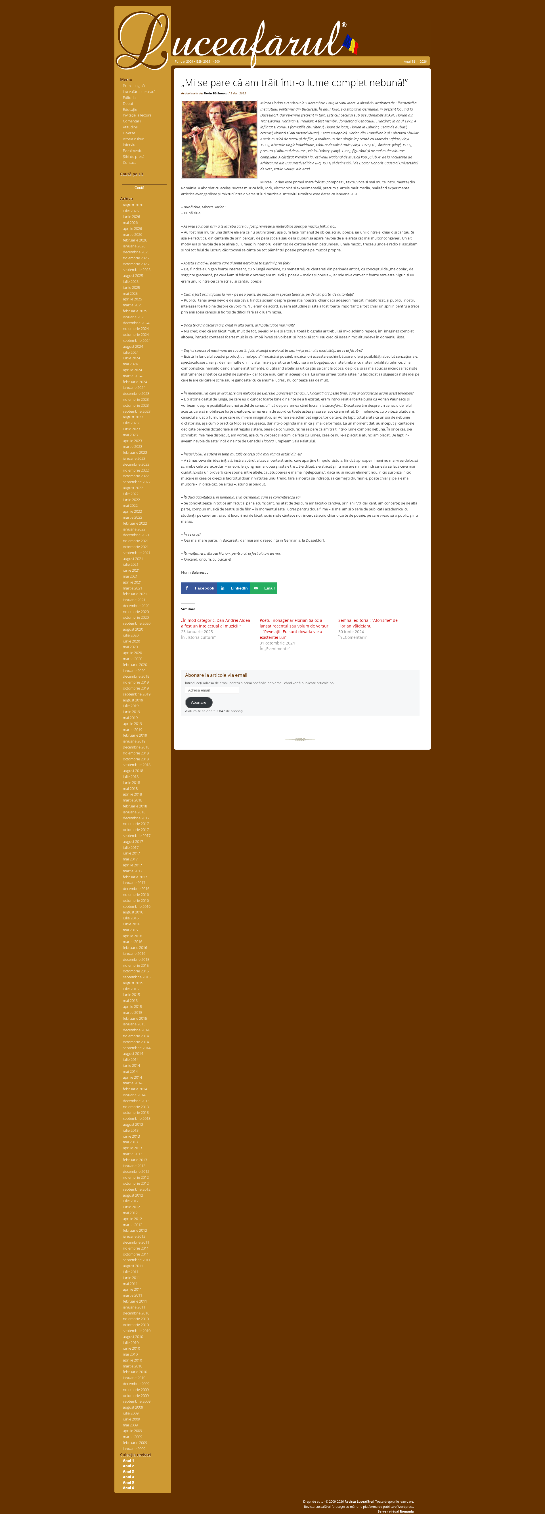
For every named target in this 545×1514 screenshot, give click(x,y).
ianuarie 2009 (134, 1448)
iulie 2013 (131, 1130)
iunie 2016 (131, 923)
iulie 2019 (131, 705)
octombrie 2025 (136, 263)
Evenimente (132, 150)
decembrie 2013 (136, 1100)
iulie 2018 (131, 776)
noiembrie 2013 (136, 1106)
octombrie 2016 (136, 900)
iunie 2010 (131, 1348)
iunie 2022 (131, 499)
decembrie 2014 (136, 1029)
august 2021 (133, 558)
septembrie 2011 (136, 1259)
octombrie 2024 (136, 334)
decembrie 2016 (136, 888)
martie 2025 (132, 305)
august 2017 (133, 841)
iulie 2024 (131, 352)
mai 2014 (130, 1071)
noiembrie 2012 (136, 1177)
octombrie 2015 (136, 971)
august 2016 (133, 912)
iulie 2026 (131, 210)
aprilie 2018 (132, 794)
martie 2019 (132, 729)
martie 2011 (132, 1295)
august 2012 (133, 1195)
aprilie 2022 (132, 511)
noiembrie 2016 (136, 894)
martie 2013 (132, 1153)
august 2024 (133, 346)
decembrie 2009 (136, 1383)
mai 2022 (130, 505)
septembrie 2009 (136, 1401)
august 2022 (133, 487)
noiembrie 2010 (136, 1318)
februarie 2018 (135, 806)
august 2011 (133, 1265)
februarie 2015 (135, 1018)
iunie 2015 (131, 994)
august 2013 (133, 1124)
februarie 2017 (135, 876)
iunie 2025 (131, 287)
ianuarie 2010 (134, 1377)
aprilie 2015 (132, 1006)
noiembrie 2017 (136, 823)
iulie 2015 (131, 988)
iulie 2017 (131, 847)
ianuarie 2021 (134, 599)
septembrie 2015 (136, 976)
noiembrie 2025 (136, 257)
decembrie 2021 (136, 534)
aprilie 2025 (132, 299)
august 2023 (133, 416)
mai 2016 (130, 929)
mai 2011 (130, 1283)
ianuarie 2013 (134, 1165)
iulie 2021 (131, 564)
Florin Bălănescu (216, 93)
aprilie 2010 (132, 1360)
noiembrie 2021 (136, 540)
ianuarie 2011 (134, 1307)
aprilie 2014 (132, 1077)
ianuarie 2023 (134, 458)
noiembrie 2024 (136, 328)
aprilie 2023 (132, 440)
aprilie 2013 (132, 1147)
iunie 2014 (131, 1065)
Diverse (129, 132)
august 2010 (133, 1336)
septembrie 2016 (136, 906)
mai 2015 (130, 1000)
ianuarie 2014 (134, 1094)
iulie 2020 (131, 635)
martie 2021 (132, 588)
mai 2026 (130, 222)
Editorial (130, 97)
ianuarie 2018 (134, 812)
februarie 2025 (135, 310)
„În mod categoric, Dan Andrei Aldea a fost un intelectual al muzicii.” (215, 623)
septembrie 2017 (136, 835)
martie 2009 (132, 1436)
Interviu (129, 144)
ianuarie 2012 (134, 1236)
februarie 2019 (135, 735)
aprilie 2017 (132, 865)
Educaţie (130, 109)
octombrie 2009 (136, 1395)
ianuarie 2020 (134, 670)
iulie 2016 (131, 918)
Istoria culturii (134, 138)
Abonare (198, 702)
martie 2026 (132, 234)
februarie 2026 (135, 240)
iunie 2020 (131, 641)
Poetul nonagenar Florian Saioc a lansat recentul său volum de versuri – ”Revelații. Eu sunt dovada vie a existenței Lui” (295, 629)
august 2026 (133, 204)
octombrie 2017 (136, 829)
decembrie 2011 (136, 1242)
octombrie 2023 (136, 405)
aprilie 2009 (132, 1430)
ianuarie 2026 (134, 246)
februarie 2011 (135, 1301)
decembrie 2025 (136, 252)
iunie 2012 (131, 1206)
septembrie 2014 (136, 1047)
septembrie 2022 (136, 481)
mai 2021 (130, 576)
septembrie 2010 (136, 1330)
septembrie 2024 (136, 340)
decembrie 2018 (136, 747)
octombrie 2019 (136, 688)
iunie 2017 (131, 853)
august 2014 (133, 1053)
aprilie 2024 (132, 369)
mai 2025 (130, 293)
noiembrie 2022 (136, 470)
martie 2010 (132, 1366)
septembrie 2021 (136, 552)
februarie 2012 (135, 1230)
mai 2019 (130, 717)
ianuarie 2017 (134, 882)
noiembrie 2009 (136, 1389)
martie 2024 (132, 375)
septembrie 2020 (136, 623)
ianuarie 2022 (134, 529)
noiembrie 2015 (136, 965)
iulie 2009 (131, 1413)
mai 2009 (130, 1425)
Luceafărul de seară (139, 91)
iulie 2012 (131, 1200)
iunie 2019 (131, 711)
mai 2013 (130, 1141)
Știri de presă (133, 156)
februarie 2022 (135, 523)
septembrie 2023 (136, 411)
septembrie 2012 (136, 1189)
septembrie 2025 (136, 269)
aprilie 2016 (132, 935)
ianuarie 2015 (134, 1024)
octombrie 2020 (136, 617)
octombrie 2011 (136, 1254)
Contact (129, 162)
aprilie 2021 (132, 582)
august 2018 (133, 770)
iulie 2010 (131, 1342)
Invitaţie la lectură (137, 115)
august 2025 (133, 275)
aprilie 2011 (132, 1289)
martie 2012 (132, 1224)
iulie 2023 (131, 422)
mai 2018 (130, 788)
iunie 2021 (131, 570)
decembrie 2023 (136, 393)
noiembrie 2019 (136, 682)
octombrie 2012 (136, 1183)
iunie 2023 (131, 428)
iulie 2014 (131, 1059)
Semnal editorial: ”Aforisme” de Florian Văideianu (368, 623)
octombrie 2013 (136, 1112)
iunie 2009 (131, 1419)
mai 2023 (130, 434)
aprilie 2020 (132, 652)
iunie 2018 (131, 782)
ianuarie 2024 (134, 387)
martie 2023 (132, 446)
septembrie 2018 (136, 764)
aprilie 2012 (132, 1218)
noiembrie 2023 (136, 399)
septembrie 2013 (136, 1118)
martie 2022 (132, 517)
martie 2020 (132, 658)
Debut (128, 103)
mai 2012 (130, 1212)
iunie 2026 (131, 216)
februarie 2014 (135, 1088)
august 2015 (133, 982)
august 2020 (133, 629)
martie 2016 (132, 941)
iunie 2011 (131, 1277)
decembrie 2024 (136, 322)
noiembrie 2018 (136, 753)
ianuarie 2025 (134, 316)
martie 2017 (132, 870)
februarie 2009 (135, 1442)
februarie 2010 (135, 1371)
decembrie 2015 (136, 959)
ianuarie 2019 (134, 741)
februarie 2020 (135, 664)
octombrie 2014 (136, 1041)
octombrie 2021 (136, 546)
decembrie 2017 (136, 817)
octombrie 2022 (136, 475)
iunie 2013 (131, 1136)
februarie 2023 (135, 452)
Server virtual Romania (396, 1511)
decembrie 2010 (136, 1313)
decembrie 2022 (136, 464)
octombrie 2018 (136, 759)
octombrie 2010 (136, 1324)
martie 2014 (132, 1082)
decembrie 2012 (136, 1171)
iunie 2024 (131, 358)
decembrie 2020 (136, 605)
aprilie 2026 (132, 228)
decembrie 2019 (136, 676)
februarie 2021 (135, 593)
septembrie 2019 (136, 694)
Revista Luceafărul (359, 1501)
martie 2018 (132, 800)
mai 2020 (130, 646)
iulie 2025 (131, 281)
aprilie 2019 (132, 723)
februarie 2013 (135, 1159)
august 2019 (133, 700)
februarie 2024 (135, 381)
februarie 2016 (135, 947)
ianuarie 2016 (134, 953)
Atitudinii (130, 127)
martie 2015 (132, 1012)
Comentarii (132, 121)
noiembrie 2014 (136, 1035)
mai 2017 (130, 859)
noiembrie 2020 (136, 611)
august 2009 (133, 1407)
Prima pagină (134, 85)
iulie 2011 (131, 1271)
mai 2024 (130, 363)
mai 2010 (130, 1354)
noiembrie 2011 (136, 1248)
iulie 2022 (131, 493)
